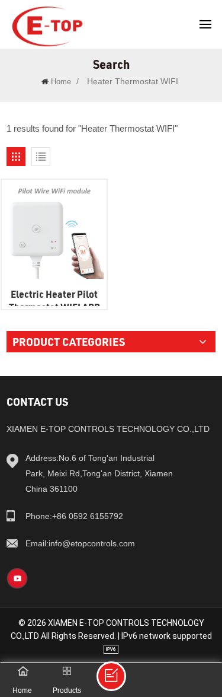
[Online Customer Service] (111, 676)
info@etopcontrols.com (80, 543)
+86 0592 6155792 (74, 516)
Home (61, 81)
